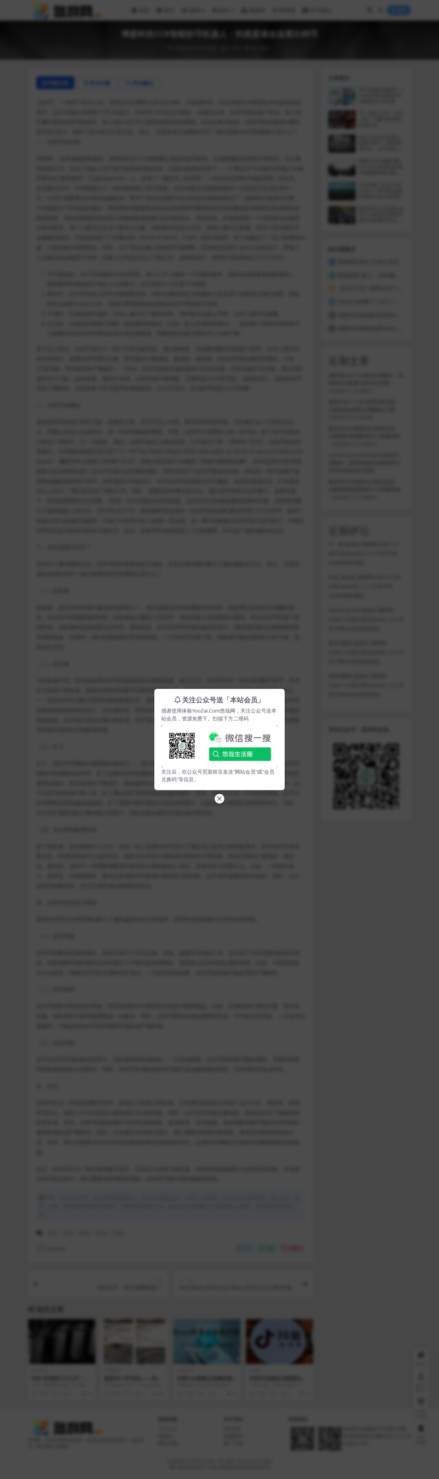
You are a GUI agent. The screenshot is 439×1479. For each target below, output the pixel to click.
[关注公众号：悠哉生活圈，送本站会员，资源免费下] (219, 744)
